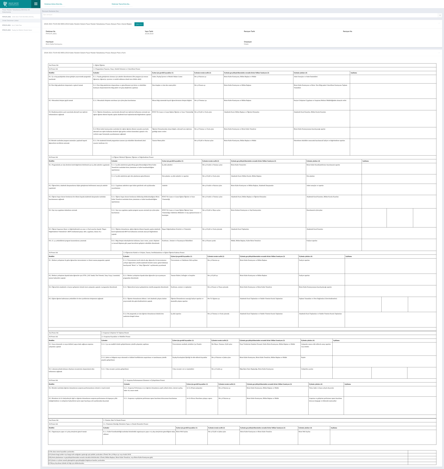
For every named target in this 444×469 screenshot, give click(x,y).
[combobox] (242, 15)
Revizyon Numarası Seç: (50, 11)
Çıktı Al (138, 24)
